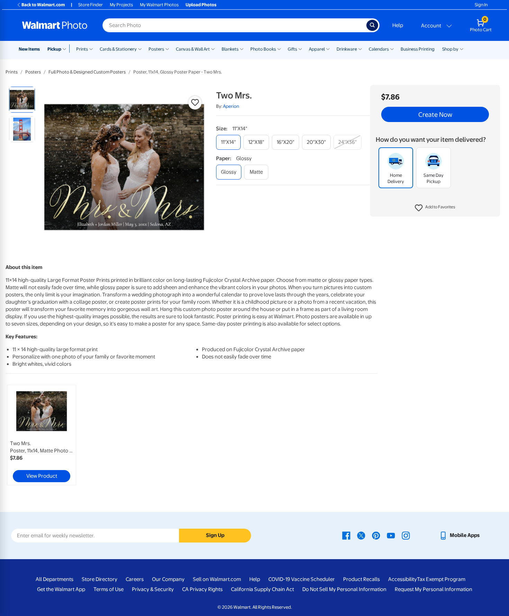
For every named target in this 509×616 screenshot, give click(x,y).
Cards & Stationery (118, 49)
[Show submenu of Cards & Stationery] (140, 48)
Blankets (230, 49)
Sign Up (215, 535)
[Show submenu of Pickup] (66, 48)
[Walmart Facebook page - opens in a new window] (346, 535)
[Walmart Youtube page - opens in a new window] (391, 535)
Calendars (379, 49)
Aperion (231, 106)
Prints (82, 49)
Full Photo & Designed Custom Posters (87, 72)
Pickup (54, 49)
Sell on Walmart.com (217, 579)
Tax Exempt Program (441, 579)
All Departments (54, 579)
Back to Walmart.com (43, 4)
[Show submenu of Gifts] (300, 48)
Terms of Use (108, 589)
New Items (29, 49)
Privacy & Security (153, 589)
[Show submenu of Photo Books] (279, 48)
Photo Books (263, 49)
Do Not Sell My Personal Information (344, 589)
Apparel (317, 49)
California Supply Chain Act (262, 589)
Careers (135, 579)
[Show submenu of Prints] (91, 48)
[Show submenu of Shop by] (461, 48)
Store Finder (90, 4)
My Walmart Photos (159, 4)
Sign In (481, 4)
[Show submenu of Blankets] (242, 48)
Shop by (450, 49)
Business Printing (418, 49)
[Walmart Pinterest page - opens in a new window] (376, 535)
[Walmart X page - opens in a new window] (361, 535)
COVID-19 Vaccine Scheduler (301, 579)
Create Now (435, 114)
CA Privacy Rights (202, 589)
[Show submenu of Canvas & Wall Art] (213, 48)
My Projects (121, 4)
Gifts (292, 49)
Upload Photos (201, 4)
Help (397, 25)
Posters (156, 49)
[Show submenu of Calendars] (392, 48)
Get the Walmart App (61, 589)
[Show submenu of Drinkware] (360, 48)
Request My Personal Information (433, 589)
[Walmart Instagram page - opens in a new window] (406, 535)
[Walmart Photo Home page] (55, 25)
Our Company (168, 579)
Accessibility (402, 579)
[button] (435, 208)
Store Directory (99, 579)
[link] (41, 435)
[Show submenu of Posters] (167, 48)
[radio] (22, 100)
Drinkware (347, 49)
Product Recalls (361, 579)
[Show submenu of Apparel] (328, 48)
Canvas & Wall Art (193, 49)
